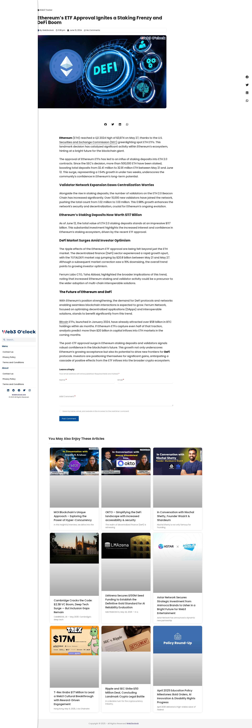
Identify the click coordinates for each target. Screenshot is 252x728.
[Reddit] (13, 390)
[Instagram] (29, 390)
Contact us (8, 352)
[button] (105, 124)
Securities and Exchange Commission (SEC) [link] (88, 142)
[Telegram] (19, 390)
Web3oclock (133, 723)
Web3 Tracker (46, 10)
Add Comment (67, 396)
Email (121, 379)
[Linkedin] (8, 390)
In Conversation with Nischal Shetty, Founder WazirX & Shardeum (175, 516)
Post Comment (69, 418)
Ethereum (65, 138)
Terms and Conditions (13, 362)
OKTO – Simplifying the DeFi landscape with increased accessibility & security (123, 516)
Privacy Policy (9, 357)
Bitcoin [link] (63, 322)
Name (63, 379)
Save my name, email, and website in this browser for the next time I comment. (96, 411)
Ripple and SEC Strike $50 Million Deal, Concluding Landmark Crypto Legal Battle (125, 692)
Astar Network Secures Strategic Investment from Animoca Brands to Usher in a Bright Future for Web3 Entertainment (176, 605)
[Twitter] (24, 390)
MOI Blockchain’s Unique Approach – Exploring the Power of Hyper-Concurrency (73, 516)
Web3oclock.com (19, 395)
